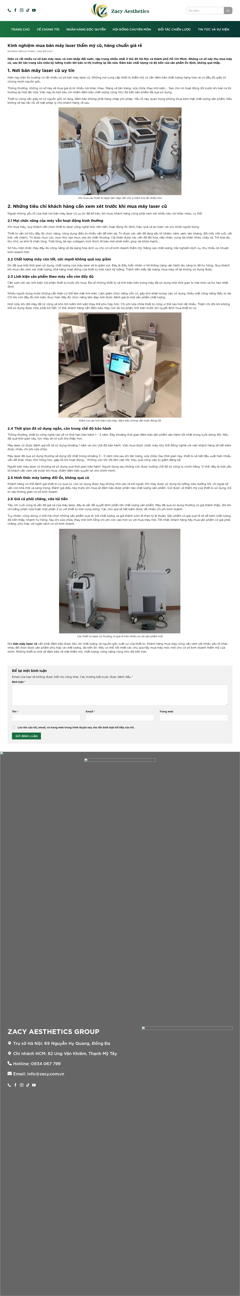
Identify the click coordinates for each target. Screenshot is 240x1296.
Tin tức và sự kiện (213, 29)
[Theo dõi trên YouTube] (34, 10)
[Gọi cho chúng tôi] (9, 10)
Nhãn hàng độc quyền (86, 29)
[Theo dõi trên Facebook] (15, 10)
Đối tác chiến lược (174, 29)
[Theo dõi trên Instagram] (21, 10)
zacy (50, 51)
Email (90, 711)
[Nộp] (228, 10)
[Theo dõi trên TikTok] (28, 10)
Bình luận (18, 681)
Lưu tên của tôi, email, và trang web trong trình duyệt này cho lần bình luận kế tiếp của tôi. (76, 727)
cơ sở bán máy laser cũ (49, 59)
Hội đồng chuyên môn (132, 29)
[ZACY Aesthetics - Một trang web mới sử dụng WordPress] (120, 10)
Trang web (166, 711)
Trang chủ (20, 29)
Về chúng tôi (48, 29)
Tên (15, 711)
